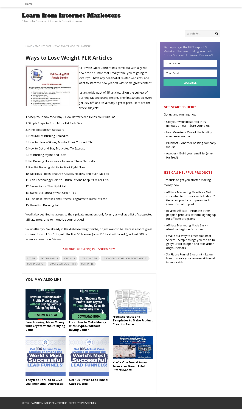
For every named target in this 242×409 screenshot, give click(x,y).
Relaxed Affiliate (176, 211)
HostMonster (175, 132)
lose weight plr (88, 258)
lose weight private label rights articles (125, 258)
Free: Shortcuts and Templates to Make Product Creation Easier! (133, 320)
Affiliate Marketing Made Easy (186, 225)
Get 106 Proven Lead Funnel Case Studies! (88, 382)
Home (29, 3)
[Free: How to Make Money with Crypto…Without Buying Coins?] (89, 319)
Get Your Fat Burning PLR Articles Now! (89, 249)
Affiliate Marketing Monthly (184, 192)
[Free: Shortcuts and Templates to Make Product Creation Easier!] (133, 314)
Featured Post (43, 46)
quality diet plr (35, 264)
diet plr (31, 258)
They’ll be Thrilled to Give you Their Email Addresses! (45, 382)
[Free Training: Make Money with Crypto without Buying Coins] (46, 319)
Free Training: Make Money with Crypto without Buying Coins (45, 326)
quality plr (87, 264)
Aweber (171, 153)
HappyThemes (88, 403)
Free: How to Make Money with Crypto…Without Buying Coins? (87, 326)
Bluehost (172, 143)
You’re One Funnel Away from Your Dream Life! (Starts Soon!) (130, 366)
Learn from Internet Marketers (71, 15)
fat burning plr (49, 258)
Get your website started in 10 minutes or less (186, 124)
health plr (69, 258)
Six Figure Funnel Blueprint (184, 254)
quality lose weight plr (63, 264)
